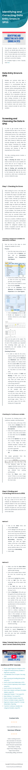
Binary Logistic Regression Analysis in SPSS (14, 668)
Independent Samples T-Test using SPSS (14, 694)
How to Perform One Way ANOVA (12, 688)
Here (8, 62)
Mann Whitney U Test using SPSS (12, 696)
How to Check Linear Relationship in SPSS (14, 682)
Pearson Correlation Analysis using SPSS (14, 700)
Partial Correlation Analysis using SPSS (13, 698)
